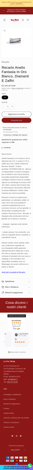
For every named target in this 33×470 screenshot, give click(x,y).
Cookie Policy (9, 413)
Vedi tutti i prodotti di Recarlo (13, 272)
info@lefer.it (13, 379)
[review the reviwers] (14, 339)
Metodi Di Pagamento (12, 404)
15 (5, 97)
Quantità (4, 102)
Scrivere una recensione (17, 316)
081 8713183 (12, 382)
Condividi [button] (7, 148)
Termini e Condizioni (11, 422)
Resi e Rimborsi (10, 399)
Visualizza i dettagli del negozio (15, 135)
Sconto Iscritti (9, 427)
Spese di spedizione (18, 88)
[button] (4, 20)
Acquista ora (16, 120)
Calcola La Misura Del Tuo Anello (16, 418)
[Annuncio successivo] (29, 11)
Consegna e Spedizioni (12, 394)
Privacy (6, 408)
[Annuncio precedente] (4, 11)
